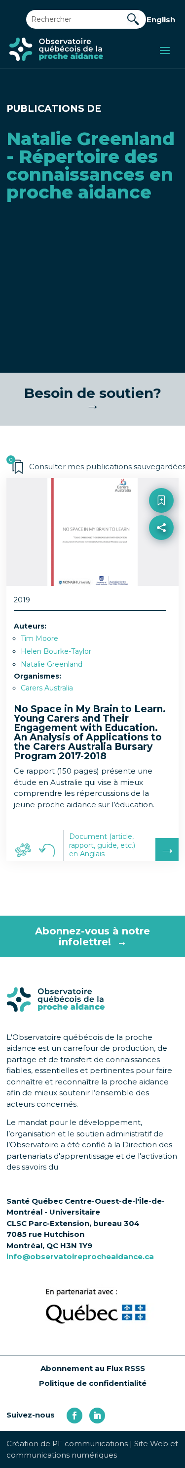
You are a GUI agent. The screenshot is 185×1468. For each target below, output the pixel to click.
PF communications (90, 1443)
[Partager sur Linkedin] (161, 571)
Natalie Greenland (51, 664)
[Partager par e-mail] (161, 592)
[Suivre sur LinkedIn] (97, 1415)
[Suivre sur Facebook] (74, 1415)
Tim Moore (39, 638)
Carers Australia (47, 688)
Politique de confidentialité (93, 1383)
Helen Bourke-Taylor (56, 651)
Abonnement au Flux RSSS (92, 1368)
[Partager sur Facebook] (161, 550)
